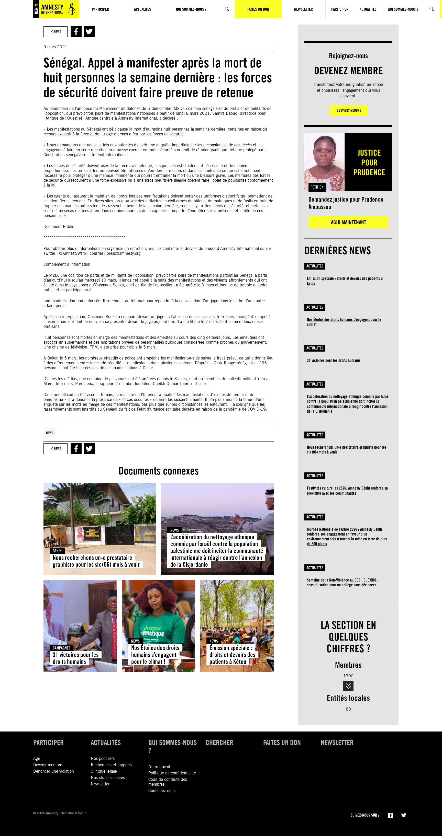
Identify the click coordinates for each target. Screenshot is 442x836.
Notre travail (159, 766)
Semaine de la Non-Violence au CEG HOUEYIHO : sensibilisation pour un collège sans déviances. (342, 582)
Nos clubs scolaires (108, 777)
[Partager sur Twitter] (89, 31)
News (49, 433)
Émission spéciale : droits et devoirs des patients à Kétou (232, 654)
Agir (36, 758)
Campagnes (61, 648)
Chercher (219, 742)
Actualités (314, 266)
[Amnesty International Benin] (56, 9)
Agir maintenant (348, 222)
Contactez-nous (161, 790)
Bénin (57, 551)
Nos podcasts (103, 758)
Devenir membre (47, 764)
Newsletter (100, 784)
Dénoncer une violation (53, 771)
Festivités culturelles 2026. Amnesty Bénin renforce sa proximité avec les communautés (347, 490)
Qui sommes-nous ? (172, 746)
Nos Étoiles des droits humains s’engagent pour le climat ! (155, 654)
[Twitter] (404, 814)
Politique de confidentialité (172, 773)
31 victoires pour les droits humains (75, 658)
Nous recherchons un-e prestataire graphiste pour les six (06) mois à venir (96, 561)
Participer (48, 742)
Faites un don (282, 742)
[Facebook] (390, 814)
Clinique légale (104, 771)
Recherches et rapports (111, 764)
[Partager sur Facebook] (76, 31)
